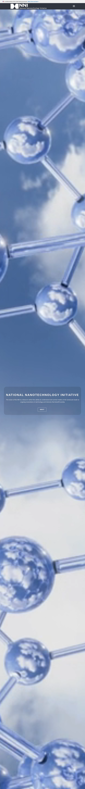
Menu (73, 6)
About (42, 409)
